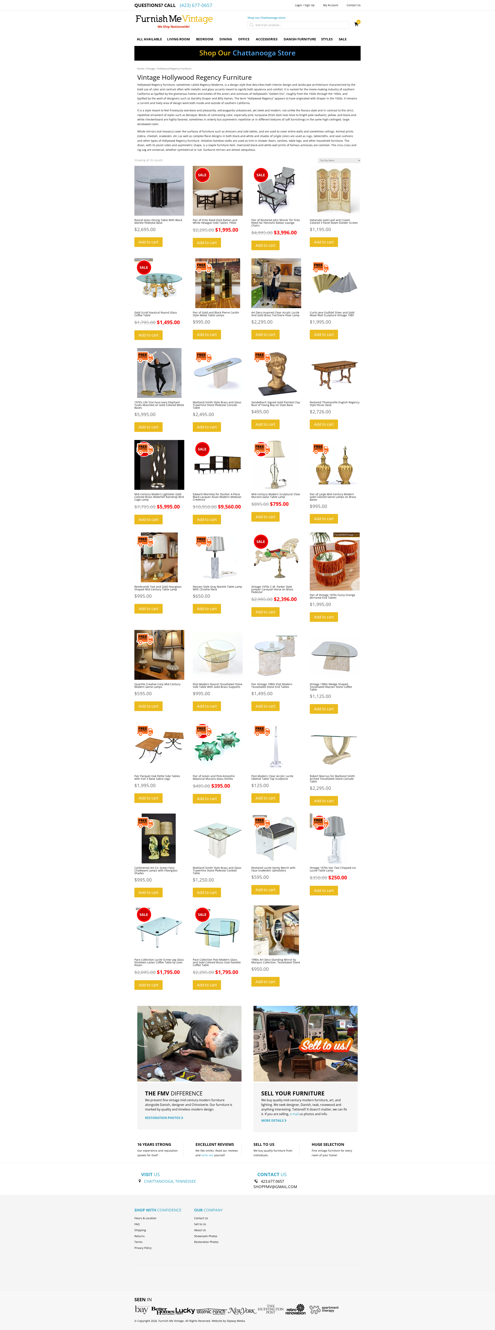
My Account (330, 5)
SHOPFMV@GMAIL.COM (275, 1186)
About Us (200, 1230)
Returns (139, 1236)
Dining (225, 39)
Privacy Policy (143, 1248)
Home (140, 68)
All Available (149, 39)
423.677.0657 (272, 1181)
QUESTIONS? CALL (173, 5)
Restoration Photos (206, 1242)
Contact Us (354, 5)
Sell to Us (200, 1224)
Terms (138, 1242)
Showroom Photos (205, 1236)
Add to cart (148, 242)
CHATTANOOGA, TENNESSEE (170, 1181)
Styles (327, 39)
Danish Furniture (300, 39)
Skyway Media (236, 1321)
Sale (343, 39)
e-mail (294, 1114)
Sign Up (310, 5)
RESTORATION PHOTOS (163, 1118)
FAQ (137, 1224)
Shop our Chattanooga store (266, 17)
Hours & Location (145, 1218)
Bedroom (204, 39)
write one (207, 1155)
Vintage (150, 68)
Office (244, 39)
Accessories (266, 39)
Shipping (140, 1230)
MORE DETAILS (272, 1120)
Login (298, 5)
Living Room (178, 39)
